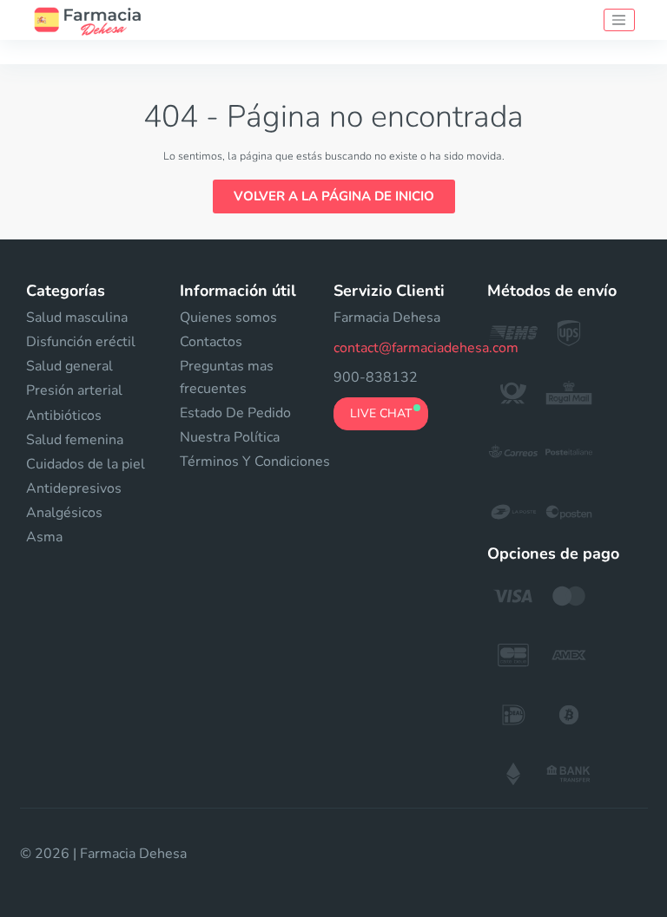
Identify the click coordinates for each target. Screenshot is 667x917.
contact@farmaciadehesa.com (426, 347)
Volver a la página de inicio (334, 196)
